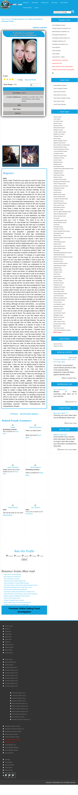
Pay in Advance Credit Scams (62, 145)
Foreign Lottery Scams (60, 132)
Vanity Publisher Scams (60, 222)
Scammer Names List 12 (19, 701)
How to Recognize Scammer (12, 579)
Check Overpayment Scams (61, 149)
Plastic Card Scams (59, 317)
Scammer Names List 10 (19, 695)
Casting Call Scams (59, 158)
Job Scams (57, 224)
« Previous (14, 414)
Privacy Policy (9, 770)
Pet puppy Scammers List (59, 34)
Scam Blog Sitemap (10, 773)
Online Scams (6, 19)
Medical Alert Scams (59, 127)
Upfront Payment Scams (60, 203)
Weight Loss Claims (59, 134)
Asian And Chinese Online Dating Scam (15, 581)
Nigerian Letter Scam (59, 143)
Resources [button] (26, 2)
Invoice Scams (58, 311)
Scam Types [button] (35, 2)
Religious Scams (58, 130)
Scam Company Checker (60, 88)
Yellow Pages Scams (59, 246)
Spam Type (8, 636)
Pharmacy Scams (58, 259)
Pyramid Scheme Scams (60, 147)
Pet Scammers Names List (19, 714)
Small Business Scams (60, 265)
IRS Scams (57, 250)
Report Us (8, 642)
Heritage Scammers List (59, 41)
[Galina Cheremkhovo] (24, 56)
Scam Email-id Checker (60, 95)
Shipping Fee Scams (59, 287)
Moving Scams (58, 164)
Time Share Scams (59, 328)
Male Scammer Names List (19, 703)
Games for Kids (58, 344)
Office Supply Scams (59, 278)
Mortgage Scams (58, 315)
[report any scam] (53, 73)
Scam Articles (8, 762)
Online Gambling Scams (60, 214)
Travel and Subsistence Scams (62, 330)
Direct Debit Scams (59, 291)
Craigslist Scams (58, 173)
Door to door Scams (59, 205)
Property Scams (58, 285)
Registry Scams (58, 270)
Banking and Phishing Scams (62, 181)
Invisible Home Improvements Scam (63, 168)
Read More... (8, 515)
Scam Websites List (10, 745)
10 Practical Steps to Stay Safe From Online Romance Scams (20, 585)
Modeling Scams (58, 162)
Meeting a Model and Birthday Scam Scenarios (17, 596)
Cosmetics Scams (58, 229)
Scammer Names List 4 (11, 675)
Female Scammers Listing (12, 737)
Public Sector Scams (59, 321)
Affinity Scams (57, 235)
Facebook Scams (58, 121)
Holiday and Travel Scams (61, 186)
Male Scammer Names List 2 (20, 706)
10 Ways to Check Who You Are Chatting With (16, 604)
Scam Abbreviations (10, 662)
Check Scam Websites (60, 104)
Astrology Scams (58, 227)
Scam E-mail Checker (60, 91)
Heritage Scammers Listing (12, 726)
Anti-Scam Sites (9, 765)
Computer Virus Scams (60, 179)
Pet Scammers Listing (18, 717)
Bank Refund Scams (59, 207)
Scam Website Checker (58, 25)
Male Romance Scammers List (60, 31)
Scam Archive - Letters (58, 57)
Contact (36, 7)
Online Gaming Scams (60, 216)
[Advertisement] (17, 131)
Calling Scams (58, 267)
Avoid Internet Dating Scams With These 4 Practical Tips (19, 591)
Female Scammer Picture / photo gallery (63, 69)
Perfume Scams (58, 177)
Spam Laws (8, 639)
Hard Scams (57, 274)
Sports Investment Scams (60, 263)
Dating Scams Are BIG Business (12, 574)
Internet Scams (58, 123)
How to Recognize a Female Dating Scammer (16, 583)
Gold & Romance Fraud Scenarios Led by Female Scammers (20, 594)
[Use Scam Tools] (71, 423)
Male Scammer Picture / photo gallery (62, 66)
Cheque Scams (58, 272)
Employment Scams (59, 188)
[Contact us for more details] (67, 449)
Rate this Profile (30, 80)
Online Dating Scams (59, 196)
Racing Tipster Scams (60, 324)
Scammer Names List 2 (11, 670)
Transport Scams (58, 136)
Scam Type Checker (59, 101)
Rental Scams (57, 192)
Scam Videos (56, 54)
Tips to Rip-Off (9, 753)
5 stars (10, 556)
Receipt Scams (58, 276)
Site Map (7, 759)
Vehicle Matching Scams (60, 293)
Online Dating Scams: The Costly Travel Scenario (17, 602)
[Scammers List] (71, 401)
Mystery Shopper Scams (60, 140)
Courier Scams (58, 302)
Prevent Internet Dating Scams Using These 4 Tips (17, 587)
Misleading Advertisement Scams (63, 252)
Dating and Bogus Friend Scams (62, 237)
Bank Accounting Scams (60, 298)
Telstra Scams (57, 244)
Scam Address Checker (60, 85)
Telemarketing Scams (59, 242)
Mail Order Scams (58, 209)
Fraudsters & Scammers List (60, 44)
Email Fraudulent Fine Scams (62, 231)
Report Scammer (27, 7)
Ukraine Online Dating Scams (12, 598)
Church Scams (58, 160)
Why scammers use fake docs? (12, 576)
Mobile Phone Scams (59, 194)
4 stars (18, 556)
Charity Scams (58, 190)
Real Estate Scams (59, 166)
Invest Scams (57, 138)
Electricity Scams (58, 261)
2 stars (34, 556)
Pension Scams (58, 280)
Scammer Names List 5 (11, 678)
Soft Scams (57, 239)
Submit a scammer (40, 27)
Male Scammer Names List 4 (20, 711)
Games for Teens (58, 346)
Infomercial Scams (59, 308)
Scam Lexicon (9, 659)
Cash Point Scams (59, 295)
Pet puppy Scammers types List (61, 38)
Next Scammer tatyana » (29, 414)
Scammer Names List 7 (11, 683)
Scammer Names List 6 (11, 681)
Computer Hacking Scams (61, 198)
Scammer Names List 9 (18, 693)
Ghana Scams (57, 117)
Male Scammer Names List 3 (20, 709)
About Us (7, 629)
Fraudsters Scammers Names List (14, 729)
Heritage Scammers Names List (21, 719)
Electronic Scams (58, 306)
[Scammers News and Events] (69, 378)
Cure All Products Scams (60, 151)
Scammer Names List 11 (19, 698)
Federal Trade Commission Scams (63, 257)
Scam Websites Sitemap (11, 747)
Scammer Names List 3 (11, 673)
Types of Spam (9, 647)
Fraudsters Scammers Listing (13, 731)
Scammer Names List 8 (11, 686)
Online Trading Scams (60, 183)
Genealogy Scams (59, 233)
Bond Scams (57, 326)
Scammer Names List (11, 667)
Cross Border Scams (59, 304)
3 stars (26, 556)
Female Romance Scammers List (61, 28)
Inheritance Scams (59, 283)
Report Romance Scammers (60, 60)
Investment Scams (59, 201)
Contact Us (8, 631)
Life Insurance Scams (59, 313)
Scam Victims (8, 650)
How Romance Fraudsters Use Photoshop (15, 589)
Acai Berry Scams (58, 153)
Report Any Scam (10, 742)
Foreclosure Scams (59, 289)
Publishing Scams (58, 171)
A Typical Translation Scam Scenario (14, 600)
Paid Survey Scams (59, 175)
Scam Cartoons (56, 50)
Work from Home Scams (60, 155)
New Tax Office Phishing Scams (62, 211)
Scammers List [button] (44, 2)
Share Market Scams (59, 300)
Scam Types (8, 634)
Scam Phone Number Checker (62, 98)
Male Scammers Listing (11, 734)
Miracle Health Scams (60, 248)
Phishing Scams (58, 125)
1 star (41, 556)
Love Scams (57, 119)
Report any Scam (57, 63)
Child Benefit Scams (59, 255)
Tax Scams (57, 218)
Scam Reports (56, 47)
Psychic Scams (58, 319)
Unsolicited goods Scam (60, 220)
